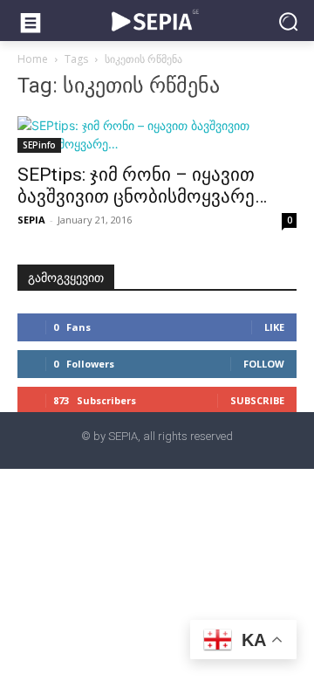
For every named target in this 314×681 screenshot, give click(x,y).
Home (32, 59)
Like (274, 327)
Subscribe (257, 400)
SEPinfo (39, 145)
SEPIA (31, 219)
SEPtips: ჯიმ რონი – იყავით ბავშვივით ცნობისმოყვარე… (142, 185)
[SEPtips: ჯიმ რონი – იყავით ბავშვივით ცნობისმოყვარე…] (157, 134)
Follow (263, 363)
